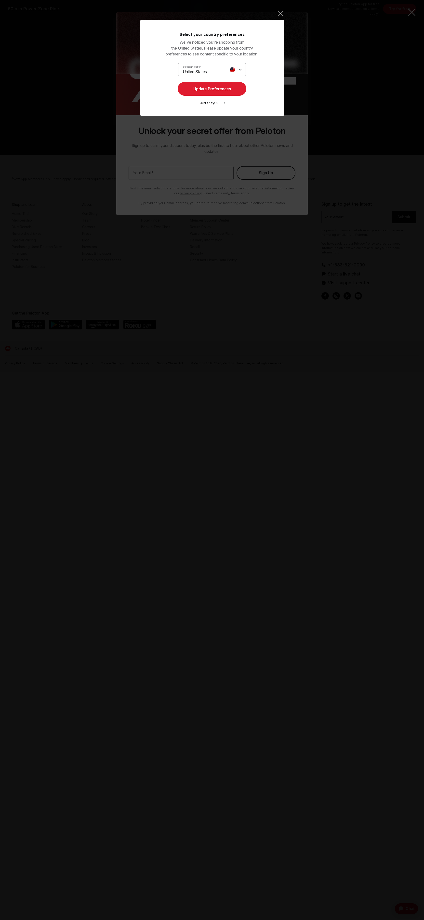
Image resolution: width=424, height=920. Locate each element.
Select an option (192, 66)
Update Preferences (212, 88)
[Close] (212, 13)
